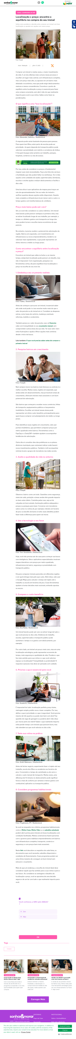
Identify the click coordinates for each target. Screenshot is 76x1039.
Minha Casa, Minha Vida (31, 830)
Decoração (37, 1022)
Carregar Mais (38, 999)
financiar (53, 323)
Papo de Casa (38, 1018)
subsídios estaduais (52, 830)
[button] (65, 1034)
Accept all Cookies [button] (65, 1026)
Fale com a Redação (58, 1022)
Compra (9, 949)
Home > (19, 12)
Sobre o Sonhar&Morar (58, 1018)
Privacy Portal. (26, 1032)
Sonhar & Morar (11, 2)
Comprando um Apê (28, 12)
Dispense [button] (65, 1030)
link (21, 850)
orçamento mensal (46, 326)
